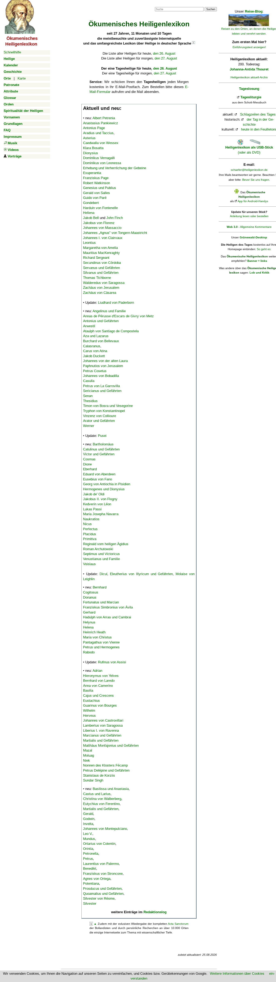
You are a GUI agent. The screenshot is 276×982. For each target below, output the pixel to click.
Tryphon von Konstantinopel (104, 411)
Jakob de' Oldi (93, 494)
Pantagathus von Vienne (101, 642)
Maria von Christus (97, 637)
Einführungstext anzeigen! (249, 47)
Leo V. (87, 834)
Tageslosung (249, 89)
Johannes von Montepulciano (105, 829)
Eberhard (90, 469)
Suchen (210, 9)
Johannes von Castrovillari (103, 720)
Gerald (88, 814)
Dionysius (90, 153)
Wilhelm (89, 710)
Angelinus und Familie (109, 311)
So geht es (264, 249)
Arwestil (89, 326)
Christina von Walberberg (102, 799)
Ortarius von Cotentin (99, 844)
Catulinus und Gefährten (101, 449)
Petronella (90, 854)
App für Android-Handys (253, 201)
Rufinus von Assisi (112, 662)
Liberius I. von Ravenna (101, 731)
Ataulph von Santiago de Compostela (111, 331)
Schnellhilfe (12, 52)
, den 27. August (164, 73)
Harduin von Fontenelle (100, 208)
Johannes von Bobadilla (101, 376)
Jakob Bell (91, 218)
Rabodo (89, 652)
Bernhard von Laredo (99, 681)
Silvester (89, 904)
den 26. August (164, 53)
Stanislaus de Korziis (99, 775)
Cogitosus (90, 592)
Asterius (89, 138)
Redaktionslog (154, 912)
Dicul (103, 574)
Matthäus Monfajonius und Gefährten (111, 745)
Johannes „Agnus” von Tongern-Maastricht (115, 233)
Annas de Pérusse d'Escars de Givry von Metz (118, 316)
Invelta (88, 824)
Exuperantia (92, 173)
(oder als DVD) (249, 149)
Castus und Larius (97, 794)
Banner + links (257, 260)
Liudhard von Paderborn (116, 303)
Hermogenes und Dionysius (104, 489)
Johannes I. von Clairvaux (102, 238)
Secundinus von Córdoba (102, 263)
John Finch (114, 218)
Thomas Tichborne (97, 278)
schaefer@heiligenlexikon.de (249, 169)
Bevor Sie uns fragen (255, 179)
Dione (87, 464)
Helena (88, 627)
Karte (22, 78)
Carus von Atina (95, 351)
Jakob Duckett (94, 356)
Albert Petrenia (104, 118)
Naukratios (91, 519)
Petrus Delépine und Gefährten (106, 770)
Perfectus (90, 529)
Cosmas (89, 459)
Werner (88, 426)
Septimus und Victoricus (101, 554)
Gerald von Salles (96, 193)
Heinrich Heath (94, 632)
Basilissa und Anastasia (111, 789)
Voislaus (89, 564)
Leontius (89, 243)
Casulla (88, 381)
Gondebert (91, 203)
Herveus (89, 716)
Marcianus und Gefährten (102, 735)
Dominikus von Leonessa (102, 163)
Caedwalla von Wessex (100, 143)
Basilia (88, 690)
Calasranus (91, 346)
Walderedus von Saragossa (103, 283)
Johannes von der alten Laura (105, 361)
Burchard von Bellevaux (101, 341)
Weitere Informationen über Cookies (237, 974)
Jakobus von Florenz (99, 223)
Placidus (89, 534)
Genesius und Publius (99, 188)
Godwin (88, 819)
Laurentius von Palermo (101, 864)
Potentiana (91, 883)
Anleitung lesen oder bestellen (249, 216)
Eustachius (91, 701)
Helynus (89, 622)
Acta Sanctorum (178, 923)
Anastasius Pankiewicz (100, 123)
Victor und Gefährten (98, 454)
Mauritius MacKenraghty (101, 253)
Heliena (88, 213)
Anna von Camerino (98, 686)
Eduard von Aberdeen (99, 474)
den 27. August (166, 58)
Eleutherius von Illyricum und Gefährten (141, 574)
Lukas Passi (92, 509)
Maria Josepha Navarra (100, 514)
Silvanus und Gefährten (100, 273)
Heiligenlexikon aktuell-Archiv (249, 77)
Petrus (88, 859)
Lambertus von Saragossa (103, 725)
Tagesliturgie (250, 97)
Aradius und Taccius (98, 133)
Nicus (87, 524)
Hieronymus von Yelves (101, 676)
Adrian (97, 671)
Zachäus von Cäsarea (99, 293)
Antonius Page (94, 128)
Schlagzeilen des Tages (258, 114)
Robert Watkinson (96, 183)
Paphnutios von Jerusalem (103, 366)
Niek (86, 760)
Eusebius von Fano (97, 479)
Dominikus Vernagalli (99, 158)
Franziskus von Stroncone (103, 874)
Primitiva (89, 539)
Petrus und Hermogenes (101, 647)
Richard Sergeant (96, 258)
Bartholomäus (103, 444)
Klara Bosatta (93, 148)
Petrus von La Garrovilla (101, 386)
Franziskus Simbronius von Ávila (108, 607)
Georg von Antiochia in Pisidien (106, 484)
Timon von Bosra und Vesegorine (108, 406)
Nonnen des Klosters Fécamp (105, 765)
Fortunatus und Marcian (101, 602)
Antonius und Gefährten (101, 321)
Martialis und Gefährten (100, 740)
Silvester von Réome (99, 898)
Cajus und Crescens (98, 695)
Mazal (87, 750)
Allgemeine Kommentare (256, 226)
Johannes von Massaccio (102, 228)
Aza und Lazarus (96, 336)
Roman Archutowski (98, 549)
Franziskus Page (96, 178)
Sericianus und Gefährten (102, 391)
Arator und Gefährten (99, 421)
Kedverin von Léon (97, 504)
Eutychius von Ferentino (101, 804)
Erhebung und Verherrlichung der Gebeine (114, 168)
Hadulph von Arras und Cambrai (107, 617)
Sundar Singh (93, 780)
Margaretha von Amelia (100, 248)
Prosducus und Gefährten (102, 889)
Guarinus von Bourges (100, 705)
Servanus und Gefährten (101, 268)
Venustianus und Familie (101, 559)
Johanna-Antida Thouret (249, 69)
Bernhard (99, 587)
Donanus (89, 597)
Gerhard (89, 612)
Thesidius (90, 401)
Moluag (88, 755)
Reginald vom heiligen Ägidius (105, 544)
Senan (88, 396)
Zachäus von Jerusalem (101, 288)
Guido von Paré (94, 198)
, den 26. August (164, 68)
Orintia (88, 849)
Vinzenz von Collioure (99, 416)
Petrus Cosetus (94, 371)
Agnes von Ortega (96, 879)
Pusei (102, 436)
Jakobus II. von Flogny (100, 499)
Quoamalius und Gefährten (103, 894)
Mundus (89, 839)
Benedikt (89, 869)
